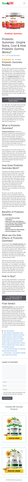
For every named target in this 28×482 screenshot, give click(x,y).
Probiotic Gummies (7, 337)
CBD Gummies (10, 331)
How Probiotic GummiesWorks (11, 333)
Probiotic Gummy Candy (13, 344)
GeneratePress (18, 480)
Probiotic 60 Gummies (18, 334)
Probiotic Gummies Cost (12, 338)
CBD (5, 331)
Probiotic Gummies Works (13, 342)
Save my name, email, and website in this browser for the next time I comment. (14, 393)
